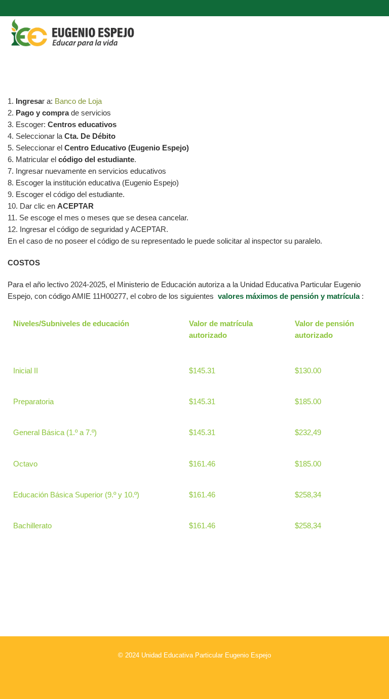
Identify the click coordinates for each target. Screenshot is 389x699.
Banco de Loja (78, 101)
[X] (194, 675)
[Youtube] (231, 675)
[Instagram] (158, 675)
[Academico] (212, 675)
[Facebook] (176, 675)
